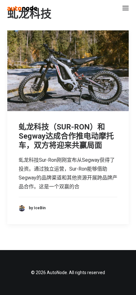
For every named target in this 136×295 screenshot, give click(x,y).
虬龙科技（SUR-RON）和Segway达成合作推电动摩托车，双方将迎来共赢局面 (66, 136)
